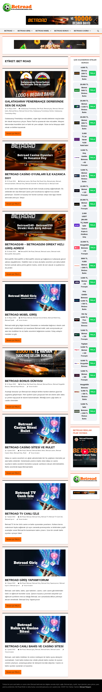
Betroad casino (25, 181)
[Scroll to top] (99, 689)
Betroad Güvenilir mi (31, 183)
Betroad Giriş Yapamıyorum (27, 580)
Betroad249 (24, 251)
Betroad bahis (45, 649)
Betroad (8, 31)
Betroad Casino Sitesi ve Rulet (30, 447)
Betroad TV (44, 517)
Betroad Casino (81, 31)
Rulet (24, 453)
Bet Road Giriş (41, 181)
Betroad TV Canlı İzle (22, 513)
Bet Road (40, 108)
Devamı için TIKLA (12, 133)
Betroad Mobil (42, 31)
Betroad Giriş (24, 31)
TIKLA (92, 73)
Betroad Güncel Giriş (25, 111)
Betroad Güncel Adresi (40, 318)
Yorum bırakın (23, 320)
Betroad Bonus (61, 31)
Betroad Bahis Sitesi (38, 450)
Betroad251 (17, 254)
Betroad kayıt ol (44, 183)
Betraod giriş (48, 108)
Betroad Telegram (85, 687)
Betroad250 (8, 254)
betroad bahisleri (10, 183)
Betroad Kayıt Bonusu (17, 386)
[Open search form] (98, 30)
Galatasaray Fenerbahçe (28, 108)
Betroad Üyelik (9, 320)
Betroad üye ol (9, 519)
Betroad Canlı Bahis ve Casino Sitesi (34, 646)
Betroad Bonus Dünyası (24, 380)
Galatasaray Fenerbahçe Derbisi (43, 111)
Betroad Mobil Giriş (21, 314)
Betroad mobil (54, 183)
